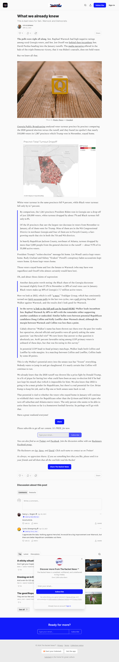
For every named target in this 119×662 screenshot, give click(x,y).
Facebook (55, 441)
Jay (36, 450)
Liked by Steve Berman (32, 517)
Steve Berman (28, 25)
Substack (48, 657)
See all (22, 609)
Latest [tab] (26, 554)
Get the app (71, 651)
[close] (82, 559)
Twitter (42, 441)
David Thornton (29, 567)
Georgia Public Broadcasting (31, 126)
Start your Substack (53, 651)
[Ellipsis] (100, 514)
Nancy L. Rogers (28, 514)
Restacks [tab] (32, 492)
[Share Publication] (90, 5)
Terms (66, 645)
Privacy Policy (77, 599)
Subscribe (100, 5)
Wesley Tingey (58, 120)
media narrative (76, 46)
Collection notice (77, 645)
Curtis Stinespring (29, 528)
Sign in (112, 5)
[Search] (85, 5)
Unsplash (69, 120)
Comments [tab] (23, 492)
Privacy (60, 645)
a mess (56, 295)
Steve (41, 450)
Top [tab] (20, 554)
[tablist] (27, 492)
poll (77, 299)
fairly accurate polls (38, 299)
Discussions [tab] (35, 554)
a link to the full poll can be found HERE (54, 308)
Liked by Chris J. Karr (31, 531)
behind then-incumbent (80, 42)
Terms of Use (70, 597)
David (51, 450)
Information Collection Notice (59, 599)
